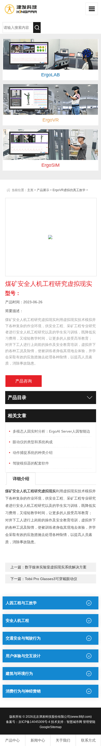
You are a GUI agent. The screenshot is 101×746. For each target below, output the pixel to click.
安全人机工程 (17, 620)
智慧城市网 (74, 722)
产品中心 (12, 740)
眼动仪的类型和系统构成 (33, 442)
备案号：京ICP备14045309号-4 (28, 722)
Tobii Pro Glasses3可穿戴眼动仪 (51, 579)
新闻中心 (38, 740)
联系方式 (88, 740)
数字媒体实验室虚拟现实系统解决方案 (55, 567)
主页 (30, 190)
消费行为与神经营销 (23, 691)
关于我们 (63, 740)
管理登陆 (89, 722)
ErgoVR (50, 120)
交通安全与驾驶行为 (23, 638)
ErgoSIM (50, 165)
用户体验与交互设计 (23, 656)
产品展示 (43, 190)
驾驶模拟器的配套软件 (31, 463)
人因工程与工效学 (21, 603)
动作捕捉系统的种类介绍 (33, 453)
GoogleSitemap (51, 727)
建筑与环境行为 (19, 673)
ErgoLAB (50, 74)
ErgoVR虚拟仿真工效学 (69, 190)
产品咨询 (23, 381)
